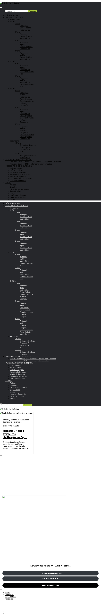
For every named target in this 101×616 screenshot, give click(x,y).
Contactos (9, 595)
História (23, 103)
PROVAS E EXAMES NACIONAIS (18, 160)
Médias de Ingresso (18, 176)
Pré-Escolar (15, 19)
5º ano (17, 63)
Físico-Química (26, 99)
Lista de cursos (16, 168)
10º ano (18, 143)
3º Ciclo (13, 88)
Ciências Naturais (27, 72)
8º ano (17, 107)
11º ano (18, 153)
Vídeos (13, 199)
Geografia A (25, 149)
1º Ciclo (13, 21)
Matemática (25, 30)
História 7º (14, 420)
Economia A (25, 147)
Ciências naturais (27, 101)
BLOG (8, 183)
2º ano (17, 32)
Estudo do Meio (26, 28)
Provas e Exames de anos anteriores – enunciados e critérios (35, 162)
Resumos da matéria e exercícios (16, 421)
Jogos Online (15, 191)
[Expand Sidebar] (1, 455)
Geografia (24, 105)
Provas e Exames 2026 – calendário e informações (31, 164)
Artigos (13, 185)
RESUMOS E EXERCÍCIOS (15, 17)
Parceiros (9, 599)
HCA (21, 151)
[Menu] (1, 7)
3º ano (17, 40)
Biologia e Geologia (28, 145)
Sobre (7, 592)
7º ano (17, 91)
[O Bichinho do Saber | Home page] (9, 3)
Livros (12, 193)
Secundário (14, 141)
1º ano (17, 24)
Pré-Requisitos (16, 170)
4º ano (17, 51)
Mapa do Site (10, 597)
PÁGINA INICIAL (12, 15)
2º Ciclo (13, 61)
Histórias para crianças (19, 189)
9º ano (17, 124)
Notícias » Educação (18, 195)
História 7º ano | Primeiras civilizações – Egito (15, 434)
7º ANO (6, 420)
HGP (22, 74)
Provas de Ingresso (18, 172)
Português (24, 26)
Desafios (13, 187)
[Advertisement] (50, 476)
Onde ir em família (17, 197)
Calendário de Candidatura (21, 178)
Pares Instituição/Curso (20, 174)
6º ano (17, 76)
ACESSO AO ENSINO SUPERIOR (18, 166)
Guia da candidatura (18, 181)
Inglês (22, 44)
